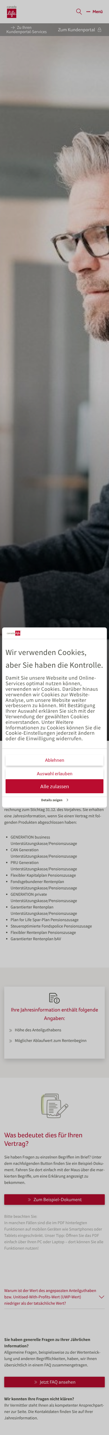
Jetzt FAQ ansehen (58, 1382)
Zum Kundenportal (76, 30)
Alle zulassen (54, 786)
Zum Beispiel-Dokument (58, 1199)
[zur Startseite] (11, 11)
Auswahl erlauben (54, 773)
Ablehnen (54, 760)
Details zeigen (52, 800)
